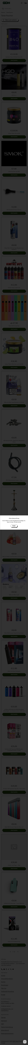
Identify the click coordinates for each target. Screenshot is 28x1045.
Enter (14, 526)
